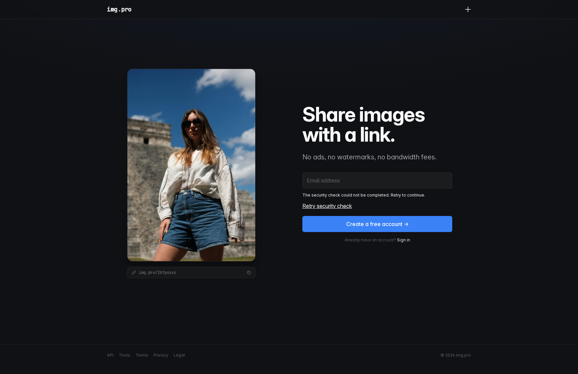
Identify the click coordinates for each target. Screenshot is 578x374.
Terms (141, 355)
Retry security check (327, 206)
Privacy (161, 355)
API (110, 355)
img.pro (119, 9)
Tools (124, 355)
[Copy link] (249, 272)
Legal (179, 355)
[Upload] (468, 9)
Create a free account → (377, 224)
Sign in (403, 239)
